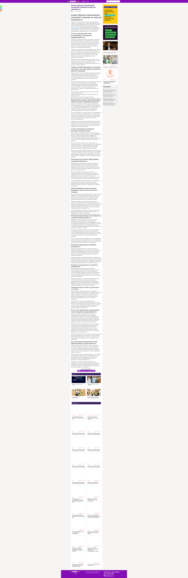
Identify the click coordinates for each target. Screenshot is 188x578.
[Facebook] (79, 371)
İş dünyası (83, 1)
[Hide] (0, 12)
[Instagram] (82, 371)
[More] (1, 10)
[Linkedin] (93, 371)
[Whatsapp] (86, 371)
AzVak (87, 1)
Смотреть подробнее (75, 27)
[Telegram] (90, 371)
